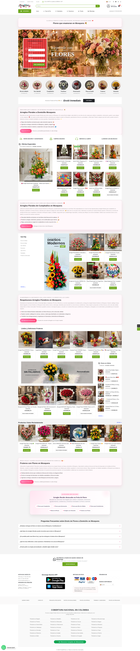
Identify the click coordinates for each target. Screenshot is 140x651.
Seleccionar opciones (112, 194)
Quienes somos (25, 600)
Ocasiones (71, 11)
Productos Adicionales (25, 255)
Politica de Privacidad (114, 600)
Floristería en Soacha (55, 636)
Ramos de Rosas (55, 510)
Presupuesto (30, 58)
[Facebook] (113, 2)
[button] (106, 585)
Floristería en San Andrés (77, 633)
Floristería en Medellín (55, 619)
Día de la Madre (24, 240)
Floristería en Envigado (76, 636)
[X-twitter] (104, 577)
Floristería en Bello (34, 636)
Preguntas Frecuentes (55, 600)
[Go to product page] (35, 165)
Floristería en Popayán (96, 627)
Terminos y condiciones (100, 600)
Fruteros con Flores (85, 510)
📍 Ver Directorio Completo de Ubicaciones (70, 642)
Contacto (40, 600)
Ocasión (30, 47)
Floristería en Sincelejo (35, 630)
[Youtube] (116, 2)
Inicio (37, 11)
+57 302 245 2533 (26, 576)
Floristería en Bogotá (35, 619)
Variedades (59, 11)
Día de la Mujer (24, 243)
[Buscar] (98, 6)
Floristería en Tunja (54, 630)
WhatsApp (91, 11)
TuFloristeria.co (78, 591)
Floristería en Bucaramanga (98, 619)
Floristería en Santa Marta (36, 624)
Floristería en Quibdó (55, 633)
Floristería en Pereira (35, 621)
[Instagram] (118, 2)
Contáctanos (22, 1)
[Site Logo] (24, 6)
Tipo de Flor (48, 11)
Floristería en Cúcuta (76, 621)
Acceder (37, 1)
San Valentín (23, 245)
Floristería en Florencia (76, 630)
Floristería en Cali (75, 619)
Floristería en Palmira (96, 633)
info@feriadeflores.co (25, 580)
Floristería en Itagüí (96, 636)
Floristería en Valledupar (35, 627)
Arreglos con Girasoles (70, 510)
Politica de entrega (85, 600)
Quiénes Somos (30, 1)
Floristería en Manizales (56, 621)
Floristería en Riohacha (35, 633)
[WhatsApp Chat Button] (3, 647)
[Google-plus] (107, 577)
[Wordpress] (111, 577)
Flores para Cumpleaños (44, 506)
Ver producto (36, 190)
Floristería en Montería (96, 624)
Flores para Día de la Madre (79, 506)
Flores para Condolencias (96, 506)
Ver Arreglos (39, 64)
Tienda (81, 11)
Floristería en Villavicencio (56, 624)
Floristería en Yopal (96, 630)
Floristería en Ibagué (96, 621)
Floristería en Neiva (75, 627)
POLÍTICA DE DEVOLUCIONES (70, 600)
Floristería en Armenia (55, 627)
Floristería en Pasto (75, 624)
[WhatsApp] (121, 2)
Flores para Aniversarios (61, 506)
